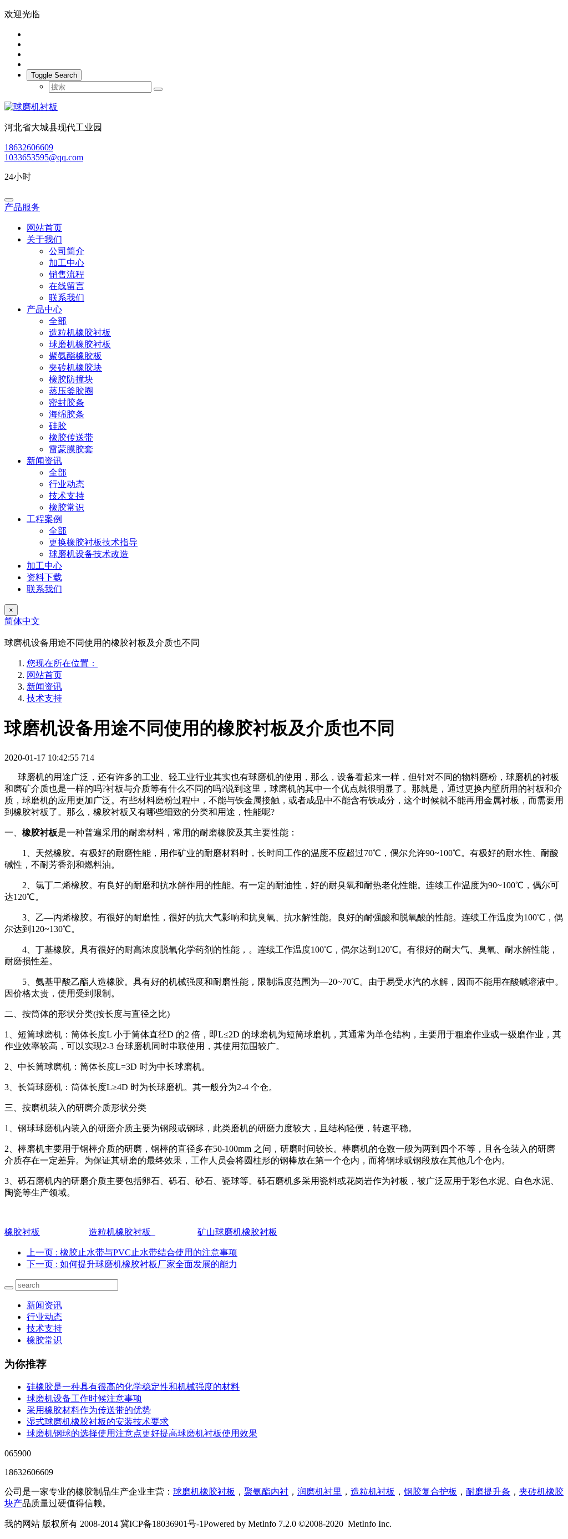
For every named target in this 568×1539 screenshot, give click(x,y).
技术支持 (66, 495)
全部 (58, 321)
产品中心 (44, 309)
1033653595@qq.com (43, 157)
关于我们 (44, 239)
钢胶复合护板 (430, 1491)
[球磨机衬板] (284, 107)
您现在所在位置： (62, 663)
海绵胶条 (66, 414)
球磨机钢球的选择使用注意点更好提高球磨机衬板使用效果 (142, 1433)
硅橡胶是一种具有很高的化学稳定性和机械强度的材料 (133, 1386)
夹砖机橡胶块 (75, 367)
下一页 (132, 1264)
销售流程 (66, 274)
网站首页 (44, 227)
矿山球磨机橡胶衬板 (237, 1232)
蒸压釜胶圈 (71, 391)
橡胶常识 (66, 507)
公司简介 (66, 251)
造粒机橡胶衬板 (80, 332)
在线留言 (66, 286)
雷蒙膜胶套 (71, 449)
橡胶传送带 (71, 437)
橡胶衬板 (22, 1232)
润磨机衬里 (319, 1491)
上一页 (132, 1252)
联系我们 (66, 297)
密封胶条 (66, 402)
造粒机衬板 (373, 1491)
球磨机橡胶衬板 (80, 344)
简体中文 (22, 621)
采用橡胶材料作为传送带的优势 (89, 1410)
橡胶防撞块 (71, 379)
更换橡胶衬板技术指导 (93, 542)
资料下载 (44, 577)
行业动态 (66, 484)
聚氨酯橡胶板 (75, 356)
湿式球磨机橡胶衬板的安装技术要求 (98, 1421)
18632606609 (28, 147)
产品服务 (22, 207)
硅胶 (58, 426)
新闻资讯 (44, 460)
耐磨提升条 (488, 1491)
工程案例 (44, 519)
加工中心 (66, 262)
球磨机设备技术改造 (89, 554)
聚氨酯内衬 (266, 1491)
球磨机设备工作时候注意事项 (84, 1398)
